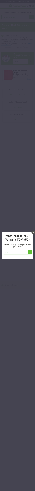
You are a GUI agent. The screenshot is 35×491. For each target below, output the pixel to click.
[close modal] (33, 232)
